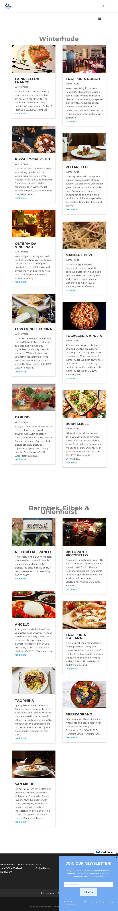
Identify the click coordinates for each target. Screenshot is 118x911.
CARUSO (22, 417)
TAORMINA (24, 701)
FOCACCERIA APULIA (84, 336)
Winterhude (21, 87)
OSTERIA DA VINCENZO (25, 245)
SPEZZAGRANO (79, 714)
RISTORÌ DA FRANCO (33, 552)
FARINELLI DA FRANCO (27, 80)
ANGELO (22, 624)
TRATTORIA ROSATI (83, 79)
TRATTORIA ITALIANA (76, 636)
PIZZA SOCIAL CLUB (32, 159)
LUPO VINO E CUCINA (33, 329)
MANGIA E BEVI (79, 255)
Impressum (47, 893)
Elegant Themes (52, 906)
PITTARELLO (77, 167)
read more (20, 113)
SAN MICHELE (27, 784)
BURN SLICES (77, 424)
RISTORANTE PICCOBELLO (77, 553)
